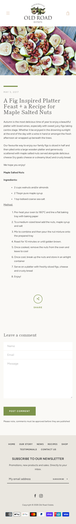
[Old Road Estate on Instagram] (41, 495)
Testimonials (28, 449)
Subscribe (58, 479)
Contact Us (48, 449)
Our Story (26, 444)
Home (11, 444)
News (40, 444)
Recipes (52, 444)
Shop (65, 444)
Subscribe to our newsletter (38, 459)
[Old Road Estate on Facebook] (35, 495)
